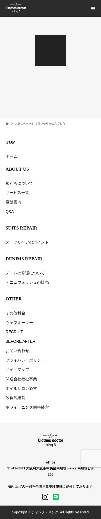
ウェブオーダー (19, 322)
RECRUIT (14, 332)
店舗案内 (13, 202)
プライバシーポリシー (25, 360)
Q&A (10, 211)
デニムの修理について (25, 273)
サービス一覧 (17, 192)
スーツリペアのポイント (27, 242)
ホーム (11, 156)
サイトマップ (17, 369)
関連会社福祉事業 (21, 379)
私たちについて (19, 183)
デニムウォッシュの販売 (27, 282)
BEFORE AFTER (20, 341)
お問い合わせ (17, 350)
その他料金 (15, 313)
